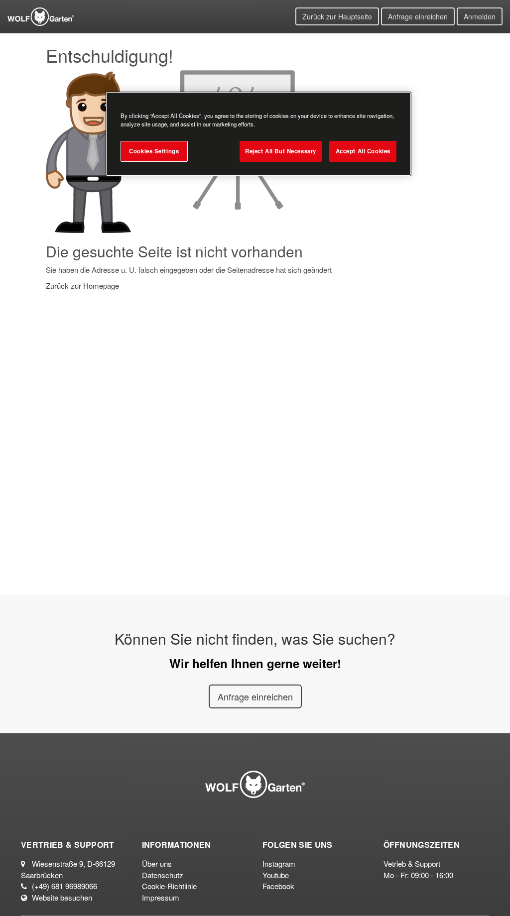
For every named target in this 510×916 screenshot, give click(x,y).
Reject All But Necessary (280, 151)
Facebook (278, 886)
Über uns (157, 863)
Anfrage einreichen (418, 16)
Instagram (278, 863)
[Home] (40, 15)
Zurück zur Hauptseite (337, 16)
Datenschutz (162, 875)
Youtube (275, 875)
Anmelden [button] (480, 16)
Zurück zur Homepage (82, 285)
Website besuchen (62, 897)
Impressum (160, 897)
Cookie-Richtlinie (169, 886)
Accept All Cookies (363, 151)
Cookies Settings (154, 151)
